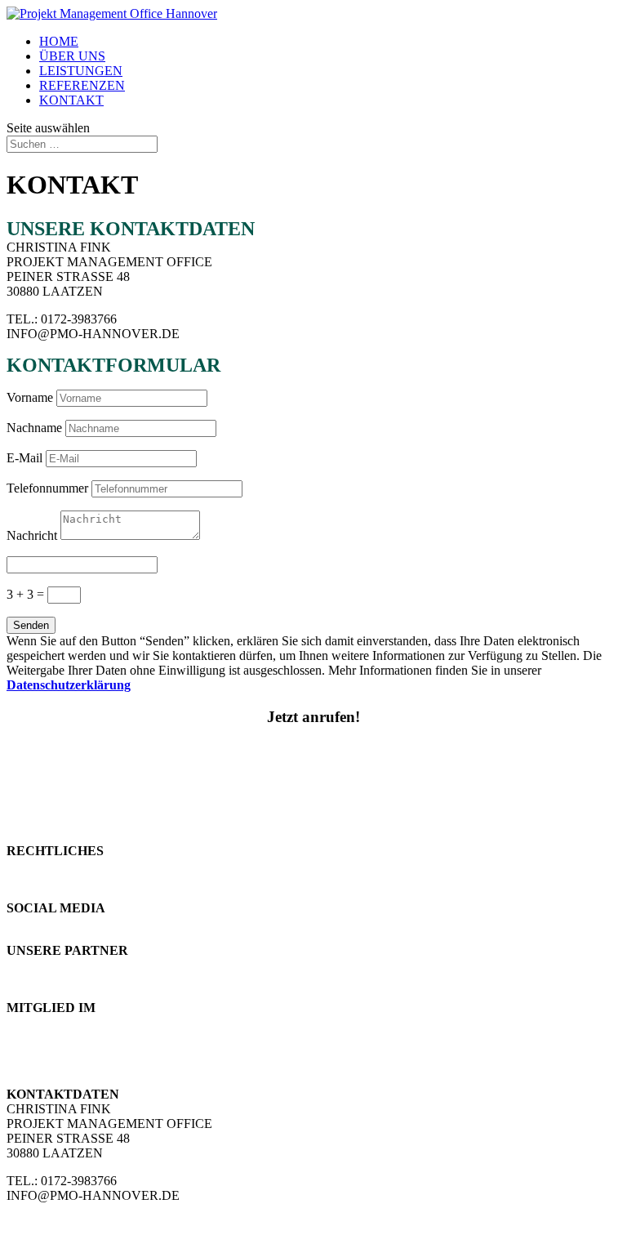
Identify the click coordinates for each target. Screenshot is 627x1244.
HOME (58, 41)
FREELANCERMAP (64, 1037)
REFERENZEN (82, 85)
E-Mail (24, 458)
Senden (31, 625)
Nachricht (32, 535)
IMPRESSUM (44, 865)
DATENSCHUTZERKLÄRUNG (96, 880)
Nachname (34, 428)
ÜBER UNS (72, 56)
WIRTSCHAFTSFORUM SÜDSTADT (112, 1022)
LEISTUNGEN (80, 71)
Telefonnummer (47, 488)
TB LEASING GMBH (67, 980)
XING (23, 923)
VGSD (25, 1052)
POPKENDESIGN (57, 965)
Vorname (30, 397)
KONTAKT (71, 100)
